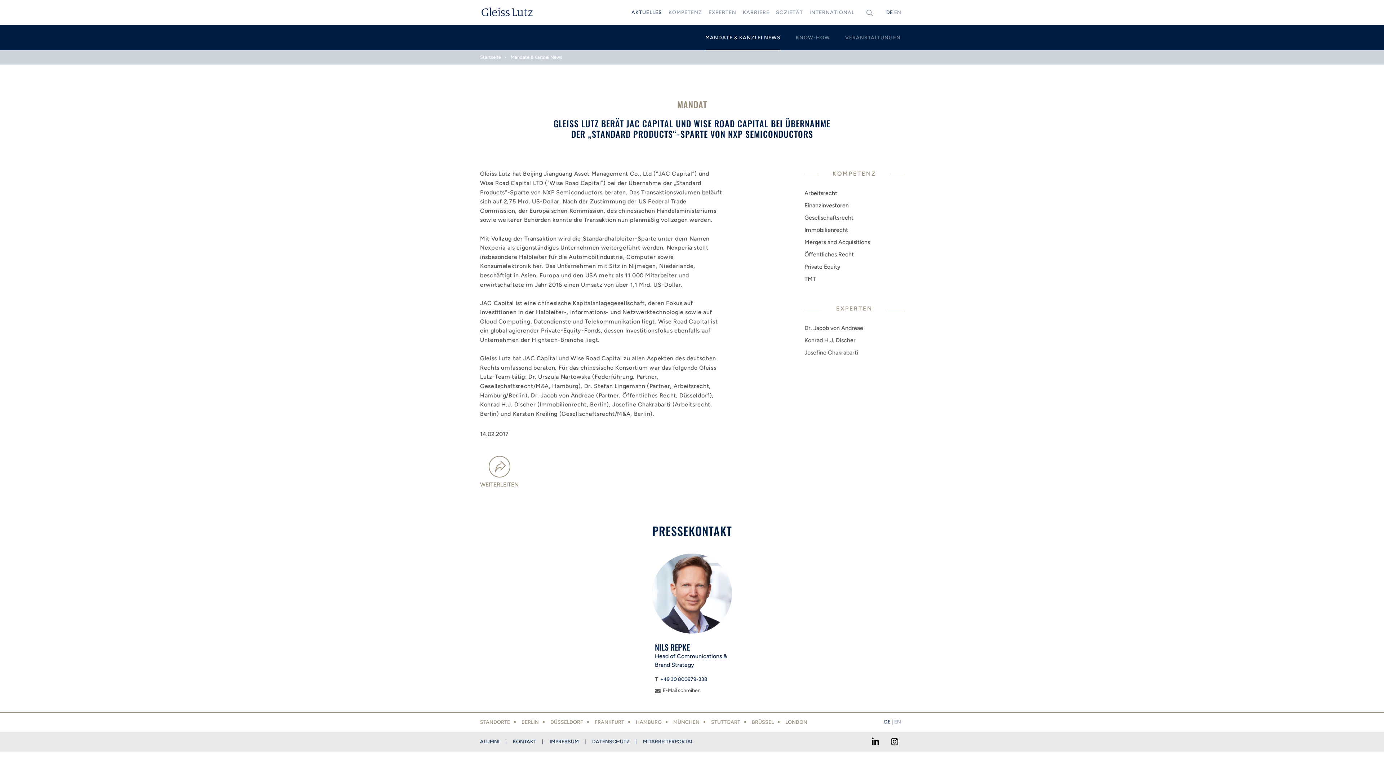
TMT (810, 279)
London (796, 722)
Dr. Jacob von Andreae (833, 328)
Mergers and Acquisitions (837, 242)
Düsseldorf (566, 722)
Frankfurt (609, 722)
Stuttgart (725, 722)
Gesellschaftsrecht (828, 217)
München (686, 722)
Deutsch (889, 12)
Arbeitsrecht (820, 193)
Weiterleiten (499, 484)
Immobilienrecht (826, 229)
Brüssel (763, 722)
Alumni (490, 742)
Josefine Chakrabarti (831, 352)
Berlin (530, 722)
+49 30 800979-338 (683, 679)
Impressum (564, 742)
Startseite (490, 57)
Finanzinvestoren (826, 205)
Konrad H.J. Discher (830, 340)
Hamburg (649, 722)
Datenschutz (611, 742)
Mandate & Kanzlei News (536, 57)
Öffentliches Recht (829, 254)
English (897, 12)
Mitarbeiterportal (668, 742)
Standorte (495, 722)
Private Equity (822, 266)
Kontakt (524, 742)
